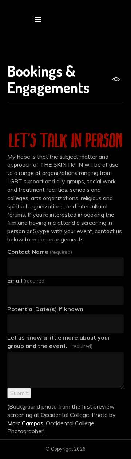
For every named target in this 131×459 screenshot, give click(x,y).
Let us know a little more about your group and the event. (58, 341)
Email (26, 280)
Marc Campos (25, 423)
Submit (19, 393)
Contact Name (39, 251)
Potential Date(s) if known (45, 309)
